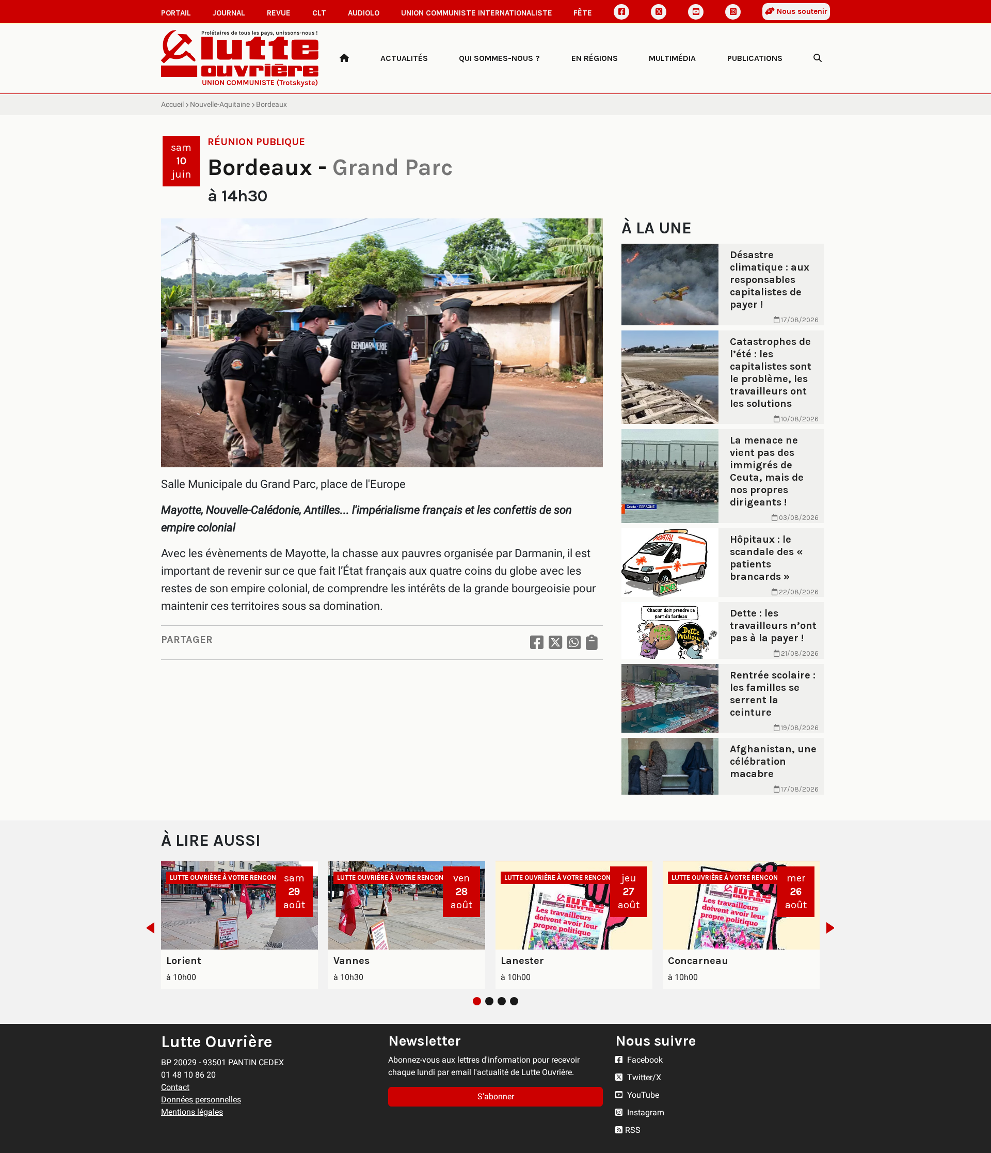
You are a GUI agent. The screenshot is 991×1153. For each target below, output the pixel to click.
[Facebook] (621, 12)
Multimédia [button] (672, 58)
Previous (147, 928)
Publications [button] (754, 58)
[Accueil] (344, 58)
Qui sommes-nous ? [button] (499, 58)
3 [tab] (502, 1001)
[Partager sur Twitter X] (555, 643)
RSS (633, 1130)
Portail (176, 13)
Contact (175, 1087)
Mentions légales (192, 1112)
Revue (279, 13)
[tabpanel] (239, 925)
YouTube (642, 1095)
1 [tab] (477, 1001)
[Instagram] (733, 12)
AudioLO (363, 13)
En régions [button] (594, 58)
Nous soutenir (801, 11)
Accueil (172, 104)
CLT (319, 13)
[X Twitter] (658, 12)
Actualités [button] (404, 58)
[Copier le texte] (592, 643)
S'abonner (495, 1096)
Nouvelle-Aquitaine (220, 104)
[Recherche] (817, 58)
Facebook (644, 1060)
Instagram (644, 1112)
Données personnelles (201, 1099)
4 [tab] (514, 1001)
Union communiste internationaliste (476, 13)
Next (833, 928)
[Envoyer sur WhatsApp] (574, 643)
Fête (582, 13)
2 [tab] (489, 1001)
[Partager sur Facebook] (537, 643)
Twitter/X (643, 1077)
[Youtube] (696, 12)
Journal (229, 13)
